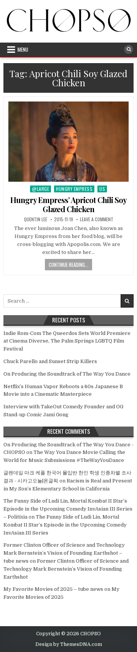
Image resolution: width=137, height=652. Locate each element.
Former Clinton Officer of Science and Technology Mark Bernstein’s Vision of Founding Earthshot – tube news (64, 553)
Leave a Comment (96, 219)
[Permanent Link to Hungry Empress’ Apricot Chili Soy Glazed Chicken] (68, 142)
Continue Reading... (68, 264)
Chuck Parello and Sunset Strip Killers (50, 361)
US (102, 189)
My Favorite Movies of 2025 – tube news (53, 589)
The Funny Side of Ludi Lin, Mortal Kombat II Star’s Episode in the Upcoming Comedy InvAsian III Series (65, 525)
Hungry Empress (74, 189)
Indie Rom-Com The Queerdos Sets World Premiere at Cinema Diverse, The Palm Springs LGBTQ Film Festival (67, 341)
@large (40, 189)
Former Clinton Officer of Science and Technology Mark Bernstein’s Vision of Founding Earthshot (66, 569)
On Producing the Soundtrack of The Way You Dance (67, 374)
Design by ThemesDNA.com (68, 644)
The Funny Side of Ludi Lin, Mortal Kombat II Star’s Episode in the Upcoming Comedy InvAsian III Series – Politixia (67, 509)
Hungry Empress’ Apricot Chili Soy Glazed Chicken (68, 204)
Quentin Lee (35, 219)
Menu (23, 49)
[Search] (128, 49)
